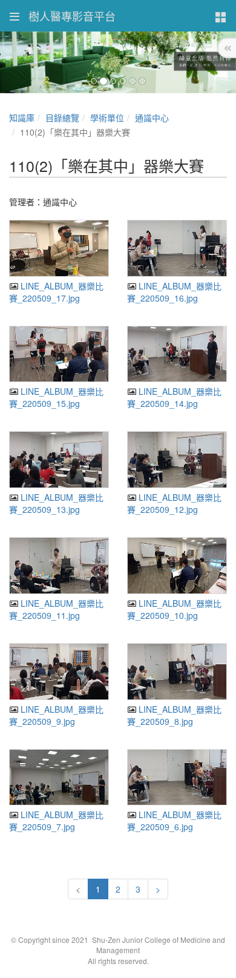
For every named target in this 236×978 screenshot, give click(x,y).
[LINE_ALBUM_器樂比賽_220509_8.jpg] (177, 671)
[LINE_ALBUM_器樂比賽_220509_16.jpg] (177, 248)
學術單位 (107, 117)
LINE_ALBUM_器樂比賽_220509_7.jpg (56, 820)
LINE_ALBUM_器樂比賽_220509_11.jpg (56, 609)
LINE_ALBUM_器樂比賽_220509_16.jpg (174, 292)
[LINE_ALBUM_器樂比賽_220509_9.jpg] (59, 671)
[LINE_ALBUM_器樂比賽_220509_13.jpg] (59, 459)
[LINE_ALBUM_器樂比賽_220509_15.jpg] (59, 354)
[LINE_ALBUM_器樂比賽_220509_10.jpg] (177, 565)
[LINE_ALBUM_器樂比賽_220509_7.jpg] (59, 777)
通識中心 (152, 117)
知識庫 (21, 117)
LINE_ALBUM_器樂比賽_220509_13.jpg (56, 503)
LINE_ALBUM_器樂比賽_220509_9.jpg (56, 715)
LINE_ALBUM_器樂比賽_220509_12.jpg (174, 503)
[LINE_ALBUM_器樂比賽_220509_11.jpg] (59, 565)
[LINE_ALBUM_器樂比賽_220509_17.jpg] (59, 248)
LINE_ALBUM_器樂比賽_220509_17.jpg (56, 292)
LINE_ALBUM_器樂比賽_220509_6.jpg (174, 820)
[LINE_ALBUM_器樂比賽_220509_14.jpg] (177, 354)
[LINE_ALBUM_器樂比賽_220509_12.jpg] (177, 459)
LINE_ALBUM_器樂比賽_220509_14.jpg (174, 397)
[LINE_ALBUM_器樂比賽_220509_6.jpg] (177, 777)
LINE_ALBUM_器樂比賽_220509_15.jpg (56, 397)
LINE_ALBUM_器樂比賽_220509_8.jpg (174, 715)
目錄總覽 (62, 117)
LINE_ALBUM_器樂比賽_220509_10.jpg (174, 609)
